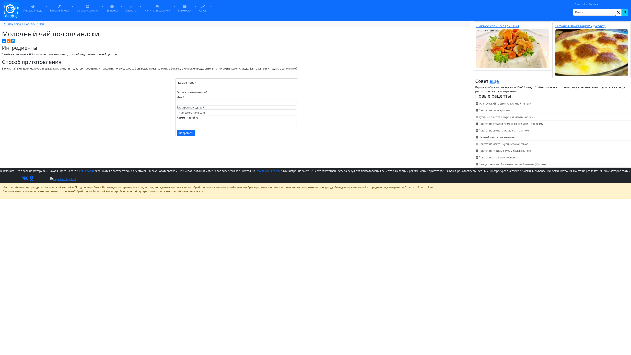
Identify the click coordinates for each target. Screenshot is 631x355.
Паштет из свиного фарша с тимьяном (503, 130)
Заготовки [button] (184, 10)
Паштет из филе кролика (494, 110)
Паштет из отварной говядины (498, 157)
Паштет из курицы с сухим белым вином (504, 151)
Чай (41, 24)
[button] (46, 10)
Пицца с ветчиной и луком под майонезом (512, 164)
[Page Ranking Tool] (63, 179)
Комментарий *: (187, 117)
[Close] (618, 12)
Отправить (186, 133)
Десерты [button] (131, 10)
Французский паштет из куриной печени (505, 103)
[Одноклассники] (9, 41)
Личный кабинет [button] (585, 4)
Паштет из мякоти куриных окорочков (503, 144)
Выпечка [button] (112, 10)
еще (494, 81)
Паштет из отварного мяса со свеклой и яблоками (511, 124)
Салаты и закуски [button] (88, 10)
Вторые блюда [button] (59, 10)
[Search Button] (624, 12)
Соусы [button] (203, 10)
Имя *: (181, 97)
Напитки (29, 24)
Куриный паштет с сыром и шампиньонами (507, 117)
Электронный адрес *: (191, 107)
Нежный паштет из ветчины (497, 137)
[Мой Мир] (13, 41)
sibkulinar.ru (86, 171)
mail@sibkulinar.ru (268, 171)
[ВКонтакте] (4, 41)
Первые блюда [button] (32, 10)
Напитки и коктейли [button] (157, 10)
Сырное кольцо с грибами (497, 26)
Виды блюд (13, 24)
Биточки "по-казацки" (580, 26)
